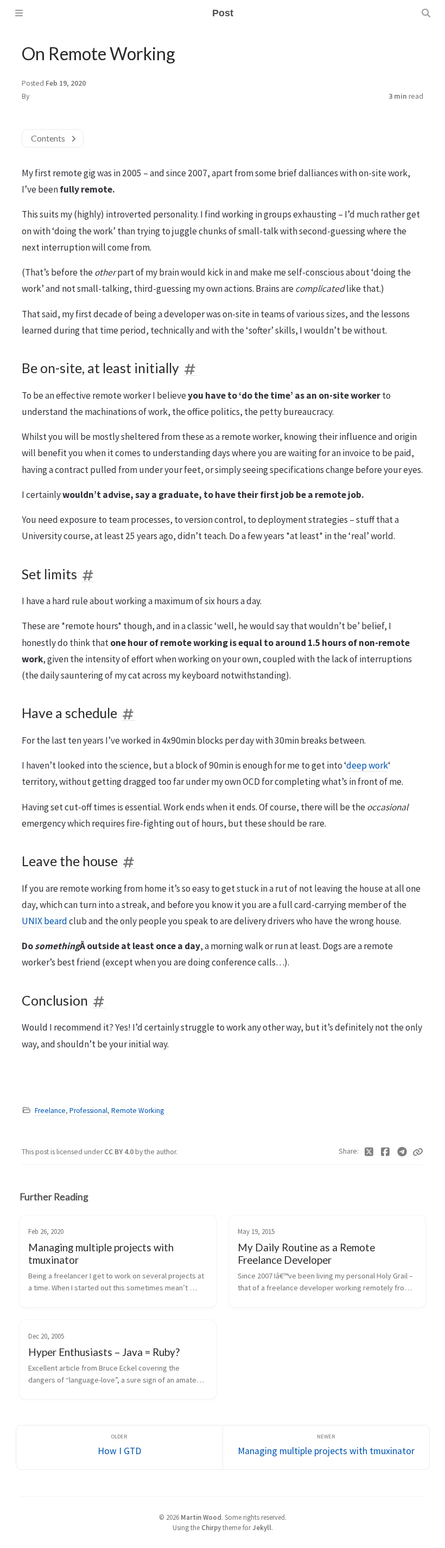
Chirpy (211, 1527)
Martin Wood (201, 1517)
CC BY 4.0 (119, 1151)
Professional (88, 1110)
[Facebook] (385, 1152)
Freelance (50, 1110)
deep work (367, 765)
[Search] (426, 13)
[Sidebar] (19, 13)
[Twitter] (369, 1152)
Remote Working (137, 1110)
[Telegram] (402, 1152)
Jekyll (261, 1527)
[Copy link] (417, 1152)
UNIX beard (44, 921)
